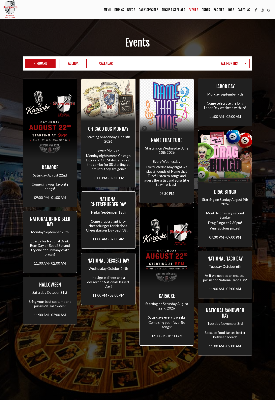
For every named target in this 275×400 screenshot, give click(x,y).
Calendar (102, 63)
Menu (107, 10)
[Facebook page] (256, 10)
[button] (50, 143)
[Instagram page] (262, 10)
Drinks (119, 10)
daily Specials (148, 10)
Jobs (230, 10)
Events (193, 10)
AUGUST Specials (173, 10)
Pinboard (36, 63)
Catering (244, 10)
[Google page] (269, 10)
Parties (218, 10)
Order (206, 10)
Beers (131, 10)
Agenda (69, 63)
